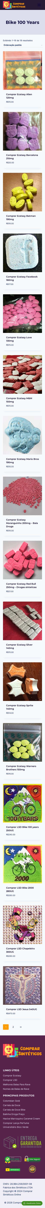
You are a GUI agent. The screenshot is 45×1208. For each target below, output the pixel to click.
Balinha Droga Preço (14, 1114)
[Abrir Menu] (39, 4)
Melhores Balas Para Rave (16, 1084)
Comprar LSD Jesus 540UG (21, 1009)
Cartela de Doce (11, 1105)
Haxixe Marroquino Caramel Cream (21, 1118)
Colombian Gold (11, 1101)
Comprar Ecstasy (12, 1075)
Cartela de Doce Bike (14, 1109)
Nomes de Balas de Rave (16, 1089)
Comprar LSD (10, 1080)
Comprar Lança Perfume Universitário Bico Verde (16, 1125)
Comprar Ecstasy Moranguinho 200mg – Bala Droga (22, 523)
